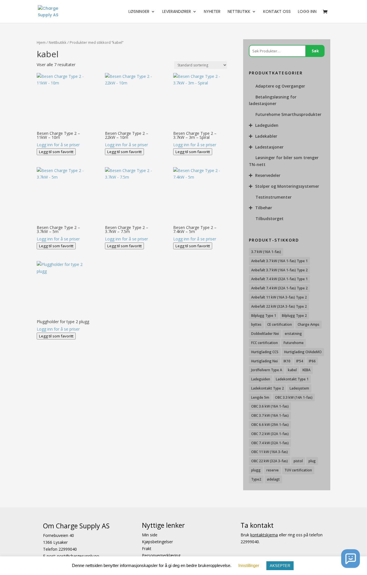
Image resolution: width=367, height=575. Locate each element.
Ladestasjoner (269, 147)
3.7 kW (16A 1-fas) (266, 251)
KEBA (306, 369)
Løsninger (138, 11)
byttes (256, 324)
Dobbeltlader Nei (265, 333)
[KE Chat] (350, 558)
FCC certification (264, 342)
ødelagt (273, 479)
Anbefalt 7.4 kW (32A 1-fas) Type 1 (279, 278)
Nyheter (212, 11)
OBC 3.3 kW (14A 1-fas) (294, 397)
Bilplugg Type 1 (263, 315)
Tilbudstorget (269, 218)
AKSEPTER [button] (280, 566)
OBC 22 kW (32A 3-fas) (269, 461)
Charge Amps (308, 324)
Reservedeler (267, 175)
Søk (315, 51)
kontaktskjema (264, 535)
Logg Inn (307, 11)
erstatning (293, 333)
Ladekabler (266, 136)
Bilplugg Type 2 (294, 315)
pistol (298, 461)
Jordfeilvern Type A (266, 369)
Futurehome (294, 342)
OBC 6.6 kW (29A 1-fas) (270, 424)
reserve (272, 470)
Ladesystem (299, 388)
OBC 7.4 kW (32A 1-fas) (270, 442)
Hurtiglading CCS (264, 351)
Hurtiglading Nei (264, 361)
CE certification (279, 324)
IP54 (299, 361)
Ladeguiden (266, 125)
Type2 (256, 479)
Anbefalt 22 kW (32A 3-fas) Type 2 (279, 306)
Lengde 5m (260, 397)
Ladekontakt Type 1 (292, 379)
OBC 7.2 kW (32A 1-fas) (270, 433)
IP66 (312, 361)
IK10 (287, 361)
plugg (256, 470)
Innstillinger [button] (248, 565)
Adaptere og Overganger (280, 86)
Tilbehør (263, 207)
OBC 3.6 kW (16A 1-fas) (270, 406)
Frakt (146, 548)
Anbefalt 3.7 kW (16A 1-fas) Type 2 (279, 270)
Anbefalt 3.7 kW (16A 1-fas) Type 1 (279, 260)
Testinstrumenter (273, 197)
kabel (292, 369)
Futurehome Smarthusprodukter (288, 114)
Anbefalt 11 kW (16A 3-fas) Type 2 (279, 297)
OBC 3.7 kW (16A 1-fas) (270, 415)
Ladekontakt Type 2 (267, 388)
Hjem (41, 42)
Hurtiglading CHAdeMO (303, 351)
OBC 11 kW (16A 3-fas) (269, 451)
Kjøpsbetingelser (157, 541)
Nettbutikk (239, 11)
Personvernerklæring (161, 555)
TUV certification (298, 470)
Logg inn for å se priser (58, 144)
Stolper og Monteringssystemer (287, 186)
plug (312, 461)
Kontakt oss (277, 11)
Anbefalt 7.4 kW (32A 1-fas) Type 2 (279, 288)
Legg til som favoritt (56, 151)
